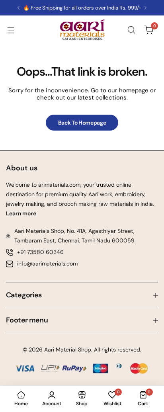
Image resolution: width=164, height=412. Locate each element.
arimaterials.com (58, 184)
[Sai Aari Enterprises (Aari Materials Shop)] (82, 30)
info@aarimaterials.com (47, 263)
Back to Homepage (82, 122)
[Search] (131, 30)
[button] (19, 8)
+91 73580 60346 (40, 252)
